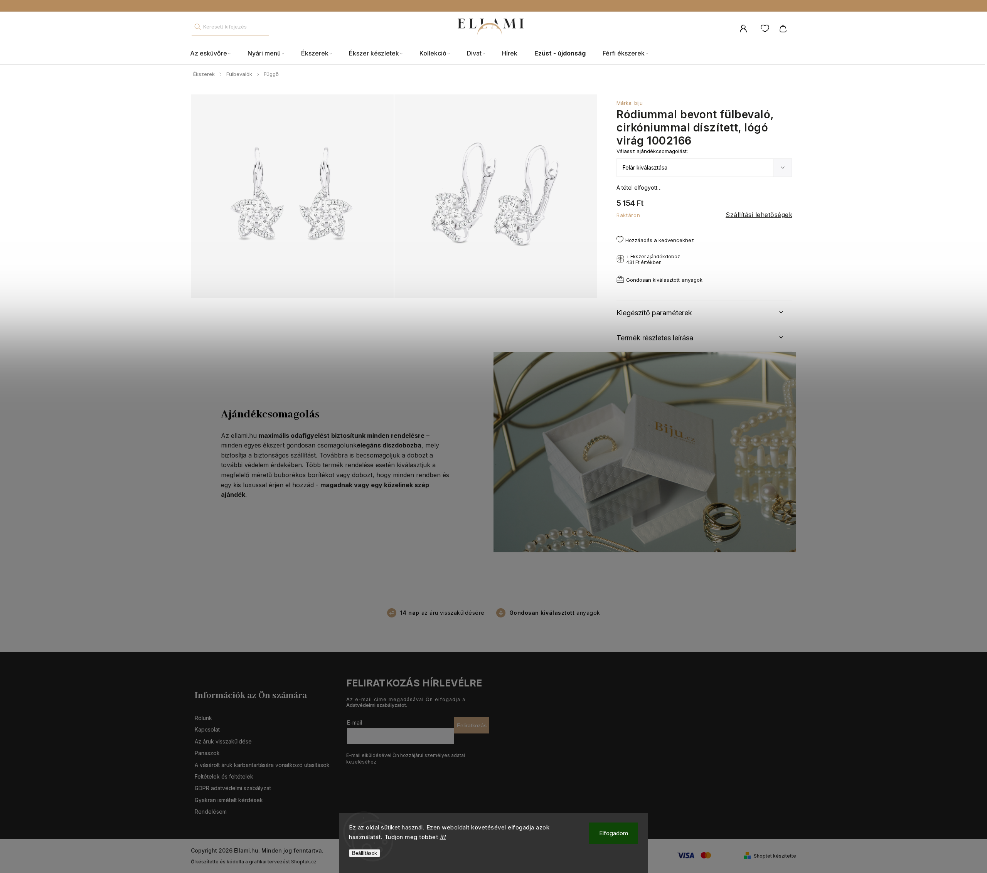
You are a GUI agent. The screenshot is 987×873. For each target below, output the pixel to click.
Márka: (629, 103)
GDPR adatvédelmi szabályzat (233, 788)
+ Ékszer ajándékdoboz (653, 259)
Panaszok (207, 753)
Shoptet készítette (775, 856)
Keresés (197, 27)
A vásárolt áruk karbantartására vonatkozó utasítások (262, 765)
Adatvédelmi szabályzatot (376, 705)
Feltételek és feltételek (224, 776)
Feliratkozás (472, 725)
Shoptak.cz (304, 862)
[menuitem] (214, 53)
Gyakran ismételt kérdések (229, 800)
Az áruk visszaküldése (223, 741)
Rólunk (203, 718)
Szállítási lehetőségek (759, 215)
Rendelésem (211, 811)
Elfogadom (613, 833)
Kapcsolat (207, 729)
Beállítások (364, 853)
